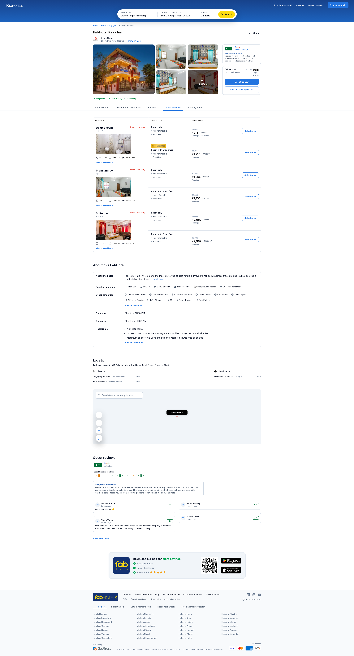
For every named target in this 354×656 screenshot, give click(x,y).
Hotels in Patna (185, 638)
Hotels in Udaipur (143, 630)
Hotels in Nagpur (100, 630)
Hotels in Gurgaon (230, 618)
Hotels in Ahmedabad (145, 626)
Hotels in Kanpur (186, 630)
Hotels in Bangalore (102, 618)
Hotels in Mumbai (229, 614)
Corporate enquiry (315, 5)
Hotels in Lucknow (230, 626)
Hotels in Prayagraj (108, 25)
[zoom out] (99, 430)
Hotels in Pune (185, 614)
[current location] (99, 415)
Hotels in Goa (185, 618)
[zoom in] (99, 423)
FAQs (125, 599)
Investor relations (143, 594)
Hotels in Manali (186, 634)
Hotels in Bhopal (229, 622)
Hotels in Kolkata (143, 618)
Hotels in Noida (185, 626)
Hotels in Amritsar (229, 630)
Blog (157, 594)
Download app (213, 594)
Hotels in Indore (186, 622)
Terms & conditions (138, 599)
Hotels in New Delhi (144, 614)
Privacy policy (155, 599)
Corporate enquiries (193, 594)
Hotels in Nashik (143, 634)
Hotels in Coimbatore (102, 638)
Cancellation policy (172, 599)
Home (95, 25)
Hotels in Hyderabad (102, 622)
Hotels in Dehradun (230, 634)
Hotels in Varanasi (101, 634)
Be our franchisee (171, 594)
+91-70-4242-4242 (283, 5)
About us (300, 5)
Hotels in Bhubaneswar (146, 638)
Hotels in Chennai (101, 626)
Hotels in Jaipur (143, 622)
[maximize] (99, 438)
